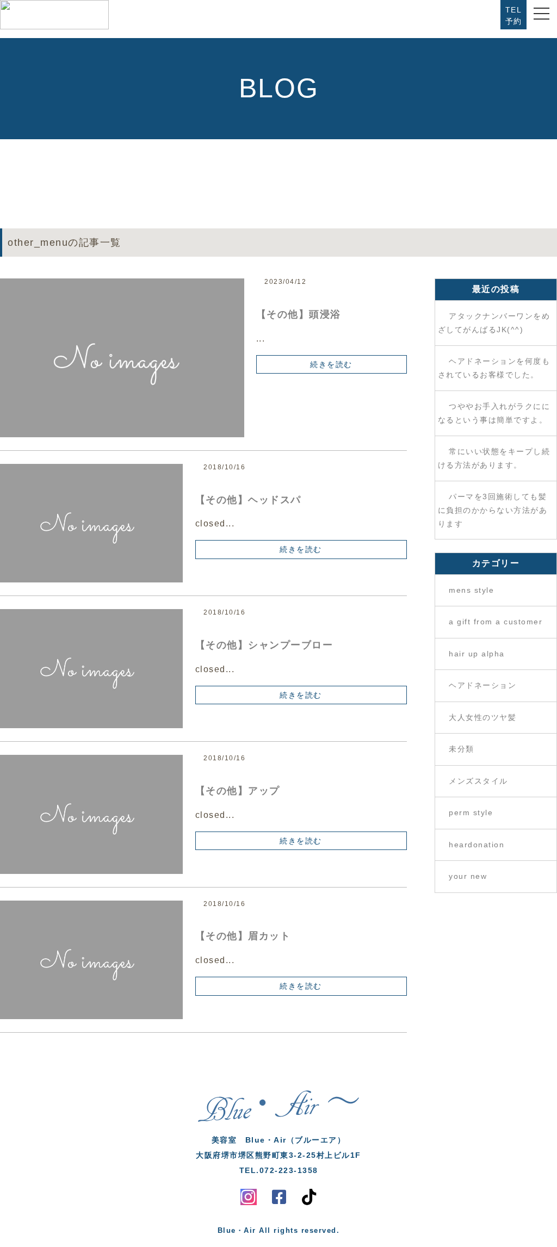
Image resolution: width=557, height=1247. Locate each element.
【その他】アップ (237, 790)
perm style (471, 812)
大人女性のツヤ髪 (482, 717)
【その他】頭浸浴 (298, 314)
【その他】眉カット (243, 935)
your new (468, 876)
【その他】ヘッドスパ (248, 499)
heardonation (476, 844)
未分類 (461, 749)
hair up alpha (477, 653)
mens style (471, 590)
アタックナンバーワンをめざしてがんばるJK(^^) (494, 323)
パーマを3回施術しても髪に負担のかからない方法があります (493, 510)
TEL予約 (513, 15)
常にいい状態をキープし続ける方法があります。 (494, 458)
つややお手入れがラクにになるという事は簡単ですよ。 (494, 413)
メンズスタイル (478, 781)
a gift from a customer (495, 621)
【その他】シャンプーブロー (264, 645)
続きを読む (331, 364)
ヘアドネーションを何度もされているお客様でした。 (494, 368)
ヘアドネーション (482, 685)
